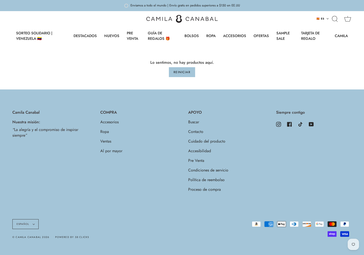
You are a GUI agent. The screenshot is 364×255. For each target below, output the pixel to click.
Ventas (105, 141)
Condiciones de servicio (208, 170)
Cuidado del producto (206, 141)
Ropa (104, 131)
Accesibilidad (199, 151)
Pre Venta (196, 160)
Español (23, 224)
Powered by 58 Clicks (72, 237)
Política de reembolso (206, 180)
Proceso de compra (204, 189)
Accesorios (109, 122)
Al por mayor (111, 151)
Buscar (193, 122)
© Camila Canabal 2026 (30, 237)
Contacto (195, 131)
